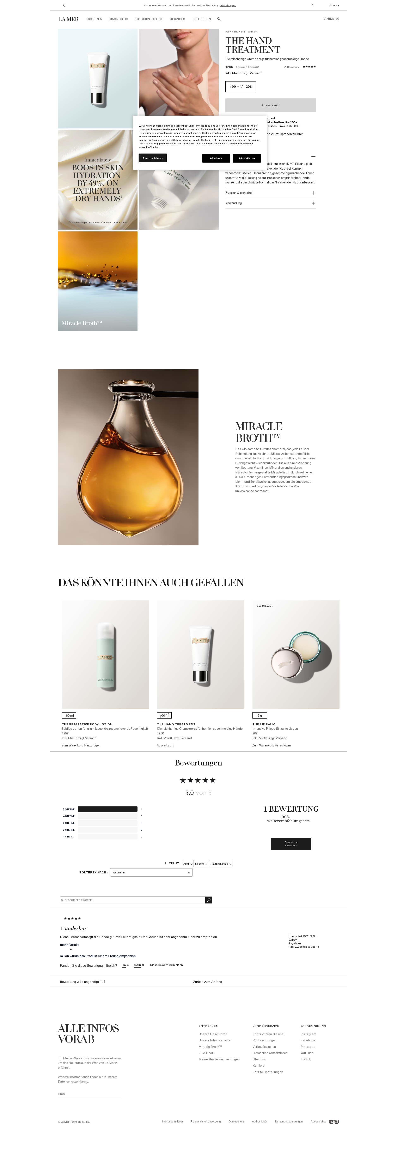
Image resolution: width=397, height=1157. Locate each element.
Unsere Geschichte (212, 1034)
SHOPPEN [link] (94, 19)
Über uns (259, 1059)
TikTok (306, 1059)
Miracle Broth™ (210, 1046)
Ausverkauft (270, 105)
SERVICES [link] (177, 19)
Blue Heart (206, 1052)
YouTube (307, 1052)
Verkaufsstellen (264, 1046)
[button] (63, 5)
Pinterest (308, 1046)
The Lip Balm (263, 724)
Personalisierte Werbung (206, 1121)
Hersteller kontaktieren (270, 1052)
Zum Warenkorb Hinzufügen (80, 745)
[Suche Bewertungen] (208, 900)
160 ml (69, 715)
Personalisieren (153, 158)
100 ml (164, 715)
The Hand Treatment (176, 724)
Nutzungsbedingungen (289, 1121)
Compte (334, 5)
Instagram (308, 1034)
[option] (98, 78)
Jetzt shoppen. (228, 5)
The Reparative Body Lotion (87, 724)
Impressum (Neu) (172, 1121)
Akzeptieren (247, 158)
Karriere (259, 1065)
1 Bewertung (292, 67)
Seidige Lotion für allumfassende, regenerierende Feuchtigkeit (105, 728)
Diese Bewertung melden (166, 965)
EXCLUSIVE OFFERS (149, 19)
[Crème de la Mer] (71, 18)
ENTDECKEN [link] (201, 19)
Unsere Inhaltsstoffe (214, 1040)
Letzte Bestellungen (268, 1072)
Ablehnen (216, 158)
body (228, 31)
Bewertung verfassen (291, 843)
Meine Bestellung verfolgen (219, 1059)
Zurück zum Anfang (207, 981)
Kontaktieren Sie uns (268, 1034)
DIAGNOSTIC (118, 19)
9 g (259, 715)
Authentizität (259, 1121)
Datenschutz (236, 1121)
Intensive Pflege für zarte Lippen (275, 728)
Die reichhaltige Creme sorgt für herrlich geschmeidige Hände (200, 728)
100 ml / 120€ (241, 86)
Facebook (308, 1040)
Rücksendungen (265, 1040)
